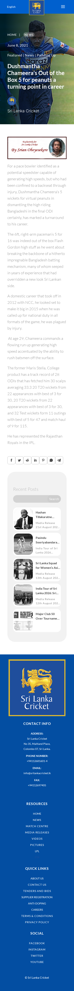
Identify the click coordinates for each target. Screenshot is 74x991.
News (29, 55)
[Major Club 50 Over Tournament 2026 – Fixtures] (23, 620)
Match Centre (37, 826)
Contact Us (37, 884)
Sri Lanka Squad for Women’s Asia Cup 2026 (47, 565)
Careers (37, 909)
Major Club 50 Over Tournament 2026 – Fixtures (48, 616)
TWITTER (37, 955)
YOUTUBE (37, 962)
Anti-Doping (37, 903)
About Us (37, 878)
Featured (14, 55)
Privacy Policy (37, 922)
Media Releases (37, 832)
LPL (37, 851)
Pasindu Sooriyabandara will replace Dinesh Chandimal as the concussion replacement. (48, 540)
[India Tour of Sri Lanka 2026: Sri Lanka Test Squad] (23, 595)
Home (37, 813)
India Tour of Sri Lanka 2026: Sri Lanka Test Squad (47, 591)
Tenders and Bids (37, 891)
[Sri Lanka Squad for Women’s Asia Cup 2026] (23, 569)
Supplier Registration (37, 897)
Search (54, 499)
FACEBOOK (37, 943)
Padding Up (46, 55)
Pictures (37, 844)
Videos (37, 838)
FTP (37, 857)
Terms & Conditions (37, 916)
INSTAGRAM (37, 949)
